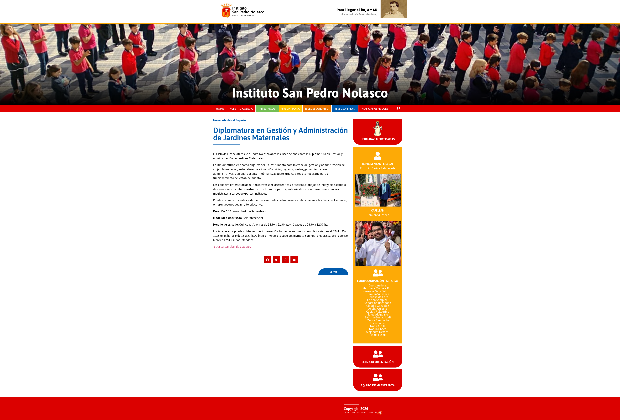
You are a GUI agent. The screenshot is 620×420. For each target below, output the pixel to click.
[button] (267, 259)
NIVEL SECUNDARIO (317, 108)
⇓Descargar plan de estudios (232, 246)
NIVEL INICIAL (267, 108)
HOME (220, 108)
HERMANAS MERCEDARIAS (378, 139)
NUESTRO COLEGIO (241, 108)
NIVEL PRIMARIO (290, 108)
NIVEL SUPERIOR (345, 108)
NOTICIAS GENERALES (375, 108)
